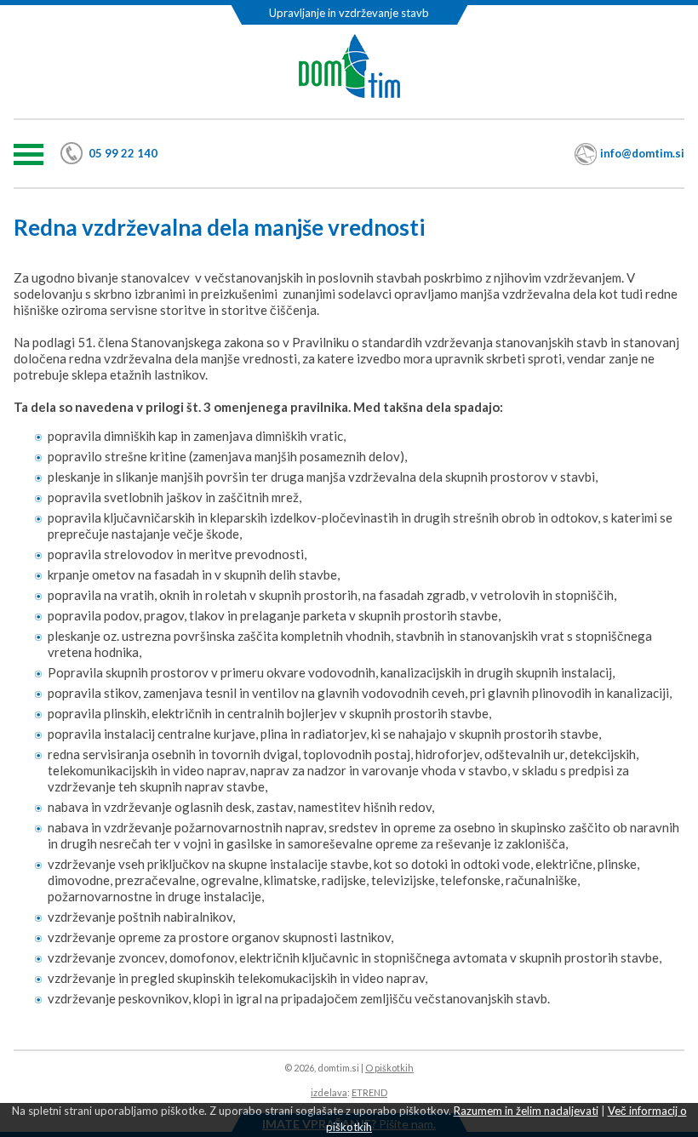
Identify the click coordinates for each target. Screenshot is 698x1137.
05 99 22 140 (123, 153)
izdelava (329, 1092)
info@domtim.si (642, 153)
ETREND (369, 1092)
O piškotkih (389, 1067)
